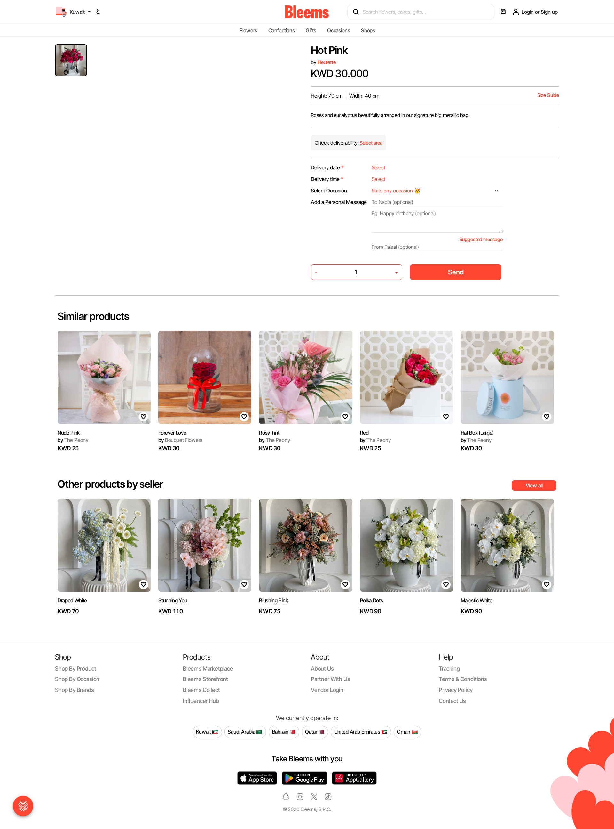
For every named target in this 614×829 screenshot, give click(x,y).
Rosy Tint (269, 432)
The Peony (73, 440)
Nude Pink (69, 432)
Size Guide (548, 95)
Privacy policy (456, 690)
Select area (370, 143)
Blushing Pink (273, 600)
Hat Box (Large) (477, 432)
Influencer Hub (201, 700)
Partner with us (330, 679)
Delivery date (327, 167)
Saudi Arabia (242, 731)
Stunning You (172, 600)
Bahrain (281, 731)
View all (534, 485)
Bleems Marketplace (208, 668)
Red (364, 432)
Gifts (311, 30)
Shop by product (75, 668)
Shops (368, 30)
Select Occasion (329, 190)
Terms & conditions (463, 679)
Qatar (311, 731)
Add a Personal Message (339, 202)
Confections (281, 30)
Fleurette (327, 62)
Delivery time (327, 179)
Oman (404, 731)
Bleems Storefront (205, 679)
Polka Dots (371, 600)
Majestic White (476, 600)
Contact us (452, 700)
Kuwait (204, 731)
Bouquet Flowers (180, 440)
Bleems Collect (201, 690)
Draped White (72, 600)
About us (322, 668)
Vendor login (327, 690)
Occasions (338, 30)
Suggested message (481, 239)
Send (456, 272)
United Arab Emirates (358, 731)
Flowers (248, 30)
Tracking (449, 668)
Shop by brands (74, 690)
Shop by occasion (77, 679)
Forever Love (172, 432)
